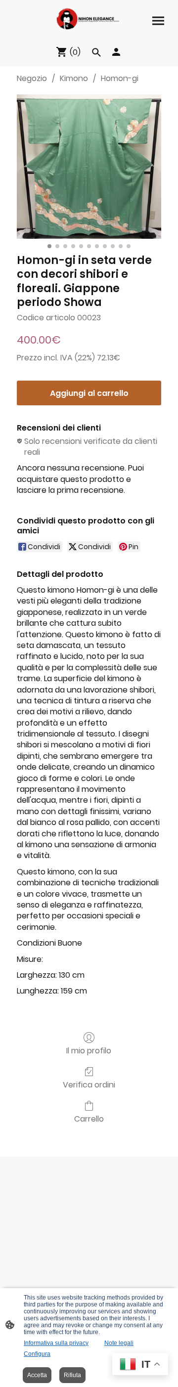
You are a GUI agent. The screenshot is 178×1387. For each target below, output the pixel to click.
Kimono (74, 78)
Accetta (37, 1375)
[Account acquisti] (116, 52)
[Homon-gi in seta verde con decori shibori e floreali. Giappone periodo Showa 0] (89, 166)
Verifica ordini (89, 1084)
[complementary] (140, 1365)
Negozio (32, 78)
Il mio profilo (88, 1050)
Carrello (89, 1118)
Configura (37, 1353)
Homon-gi (119, 78)
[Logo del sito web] (89, 19)
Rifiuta (72, 1375)
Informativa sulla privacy (56, 1343)
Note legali (119, 1343)
